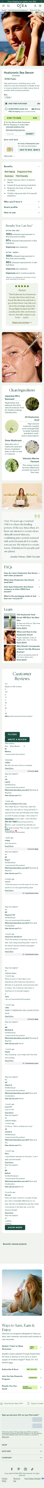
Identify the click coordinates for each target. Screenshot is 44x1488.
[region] (22, 725)
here (11, 1362)
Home (4, 10)
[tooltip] (22, 898)
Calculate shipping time (15, 127)
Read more (22, 628)
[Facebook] (11, 1469)
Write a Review (19, 740)
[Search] (8, 5)
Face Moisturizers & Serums (18, 10)
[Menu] (3, 5)
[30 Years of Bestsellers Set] (10, 147)
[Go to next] (41, 1)
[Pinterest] (18, 1469)
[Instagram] (25, 1469)
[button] (12, 805)
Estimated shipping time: (15, 130)
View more (8, 156)
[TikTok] (32, 1469)
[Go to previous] (2, 1)
